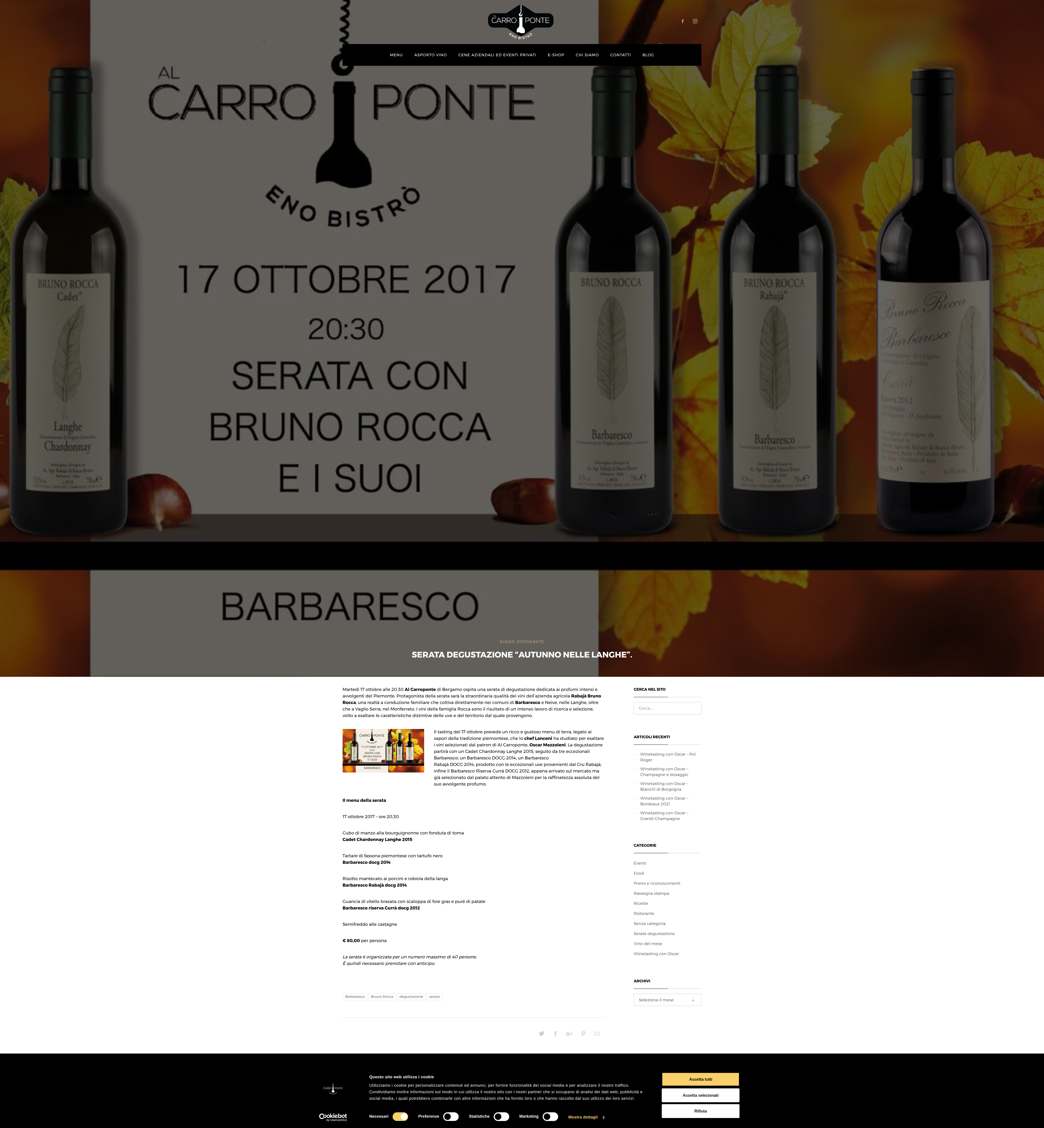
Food (639, 873)
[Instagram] (695, 21)
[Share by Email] (597, 1035)
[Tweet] (541, 1035)
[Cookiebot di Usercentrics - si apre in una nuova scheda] (333, 1117)
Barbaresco (355, 997)
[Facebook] (683, 21)
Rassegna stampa (651, 893)
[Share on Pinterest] (583, 1035)
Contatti (620, 54)
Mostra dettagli (583, 1117)
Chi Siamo (587, 54)
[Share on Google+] (569, 1035)
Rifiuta (700, 1111)
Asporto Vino (430, 54)
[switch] (451, 1116)
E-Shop (556, 54)
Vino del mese (648, 943)
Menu (396, 54)
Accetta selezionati (701, 1095)
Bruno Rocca (382, 997)
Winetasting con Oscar (656, 953)
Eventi (507, 641)
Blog (648, 54)
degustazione (411, 997)
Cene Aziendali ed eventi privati (497, 54)
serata (434, 997)
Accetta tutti (700, 1079)
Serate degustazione (654, 933)
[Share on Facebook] (555, 1035)
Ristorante (530, 641)
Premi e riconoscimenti (657, 883)
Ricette (641, 903)
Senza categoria (650, 923)
